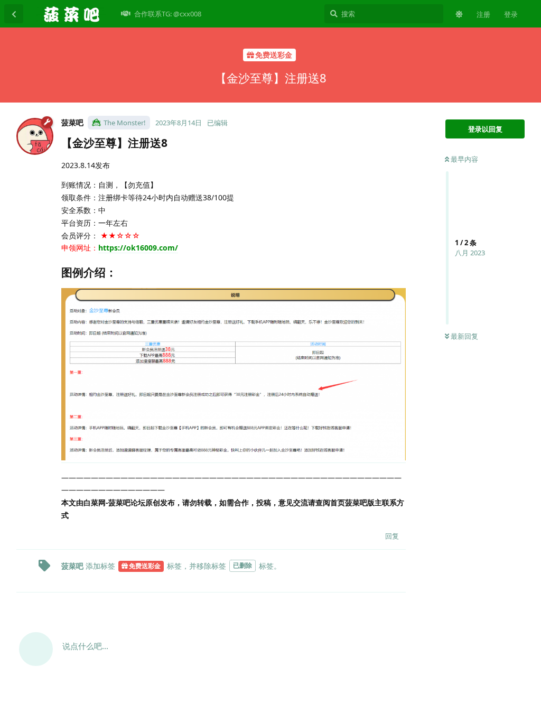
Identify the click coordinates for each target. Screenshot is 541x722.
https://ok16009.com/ (138, 248)
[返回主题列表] (13, 13)
